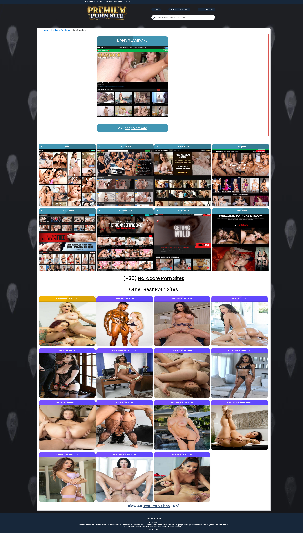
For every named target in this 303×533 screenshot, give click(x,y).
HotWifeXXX (183, 146)
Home (156, 10)
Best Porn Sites (206, 10)
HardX (68, 146)
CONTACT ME (152, 529)
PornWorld (126, 146)
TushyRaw (241, 146)
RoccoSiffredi (125, 211)
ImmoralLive (68, 211)
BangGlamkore (136, 128)
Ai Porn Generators (179, 10)
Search (154, 17)
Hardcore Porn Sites (60, 30)
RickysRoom (241, 211)
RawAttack (183, 211)
